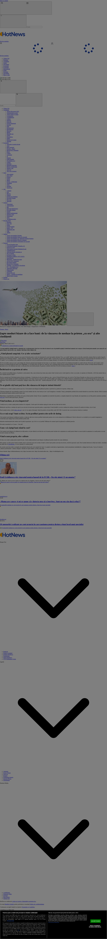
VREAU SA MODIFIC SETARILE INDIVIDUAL (95, 926)
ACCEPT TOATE (95, 921)
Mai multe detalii (10, 920)
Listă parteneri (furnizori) (53, 922)
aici (18, 930)
